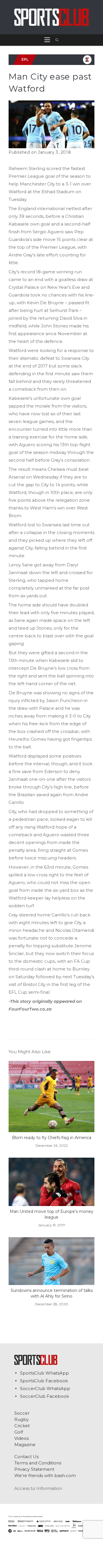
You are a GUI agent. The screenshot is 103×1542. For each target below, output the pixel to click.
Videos (21, 1438)
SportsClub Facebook (44, 1380)
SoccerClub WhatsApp (45, 1388)
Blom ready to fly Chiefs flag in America (51, 1137)
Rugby (21, 1419)
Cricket (22, 1425)
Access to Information (38, 1488)
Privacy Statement (34, 1469)
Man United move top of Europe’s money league (51, 1214)
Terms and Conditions (37, 1463)
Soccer (21, 1413)
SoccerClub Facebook (44, 1396)
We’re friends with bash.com (45, 1475)
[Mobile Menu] (47, 40)
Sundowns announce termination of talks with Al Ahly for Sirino (52, 1293)
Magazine (24, 1444)
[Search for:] (55, 40)
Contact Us (26, 1456)
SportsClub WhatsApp (44, 1373)
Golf (18, 1432)
